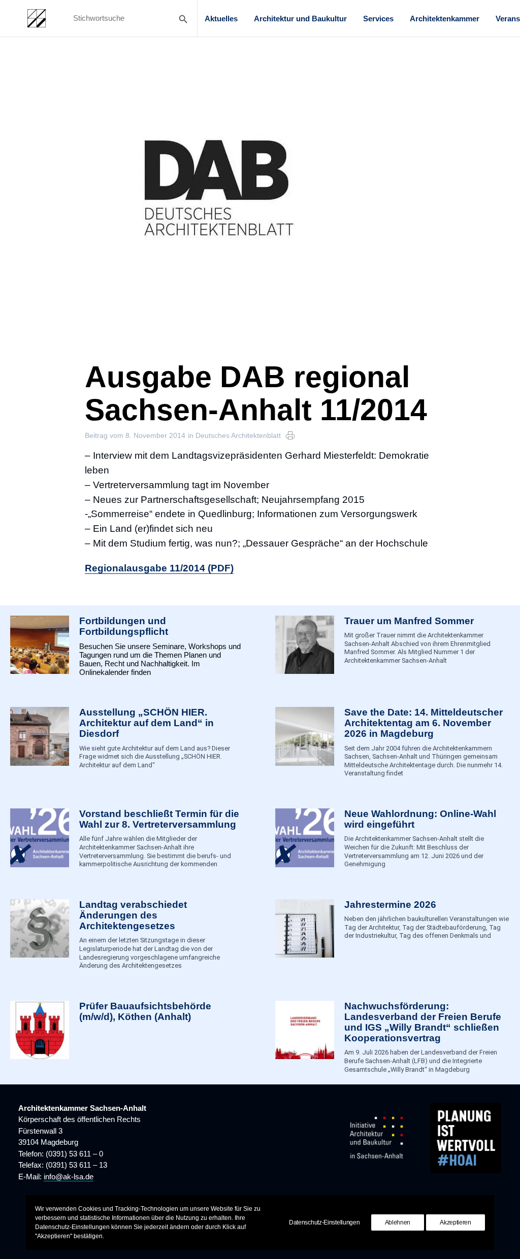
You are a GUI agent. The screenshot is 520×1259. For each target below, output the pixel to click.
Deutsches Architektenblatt (238, 435)
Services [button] (378, 18)
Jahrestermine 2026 (390, 904)
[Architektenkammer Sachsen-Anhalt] (36, 18)
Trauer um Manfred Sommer (409, 621)
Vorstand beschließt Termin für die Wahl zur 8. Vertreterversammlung (159, 819)
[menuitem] (221, 18)
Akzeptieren (455, 1222)
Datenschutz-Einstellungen (324, 1222)
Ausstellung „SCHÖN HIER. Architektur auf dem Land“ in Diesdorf (146, 723)
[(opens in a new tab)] (39, 1037)
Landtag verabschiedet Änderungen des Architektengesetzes (133, 915)
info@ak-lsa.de (68, 1176)
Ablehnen (398, 1222)
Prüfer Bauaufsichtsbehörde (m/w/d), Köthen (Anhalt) (145, 1011)
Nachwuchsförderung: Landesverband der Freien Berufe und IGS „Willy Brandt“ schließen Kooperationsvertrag (422, 1022)
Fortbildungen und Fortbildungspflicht (123, 626)
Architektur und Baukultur (300, 18)
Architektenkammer (444, 18)
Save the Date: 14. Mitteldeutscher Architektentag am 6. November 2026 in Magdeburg (423, 723)
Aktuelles (221, 18)
